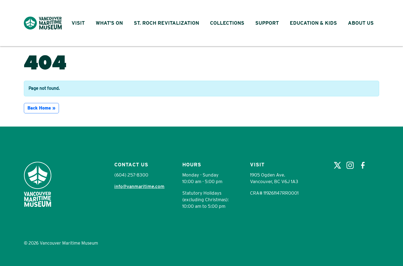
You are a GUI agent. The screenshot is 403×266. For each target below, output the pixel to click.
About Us (361, 23)
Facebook (362, 165)
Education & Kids (313, 23)
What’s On (109, 23)
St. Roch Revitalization (166, 23)
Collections (227, 23)
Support (267, 23)
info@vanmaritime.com (139, 186)
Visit (78, 23)
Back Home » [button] (41, 108)
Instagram (350, 165)
